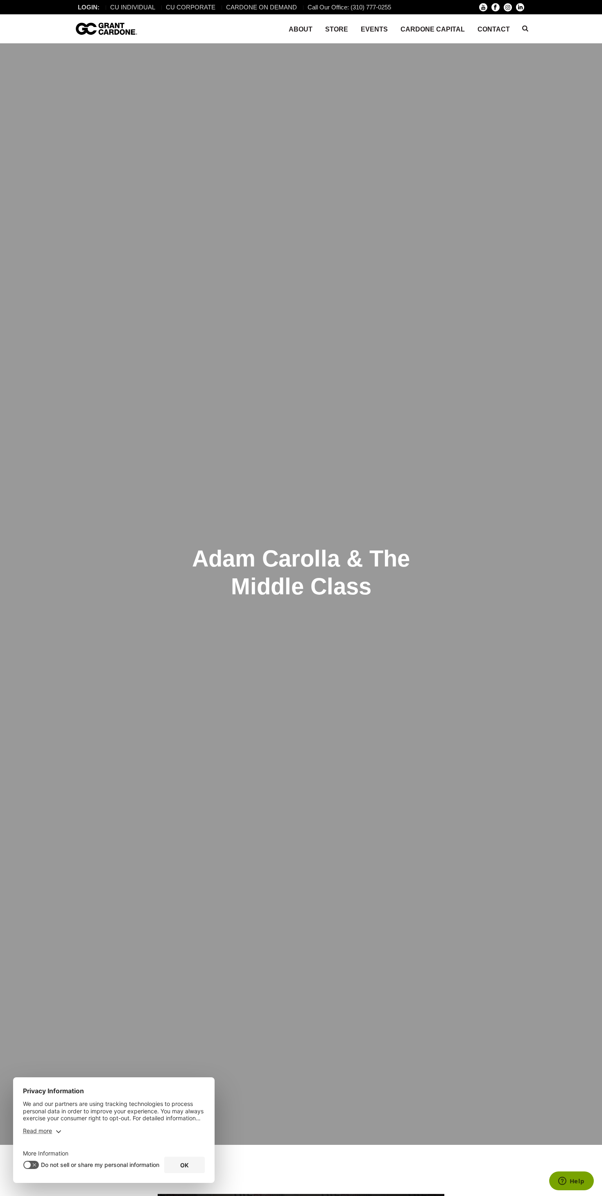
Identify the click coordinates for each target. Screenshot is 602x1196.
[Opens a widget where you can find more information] (571, 1181)
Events (374, 29)
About (300, 29)
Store (336, 29)
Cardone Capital (433, 29)
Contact (494, 29)
